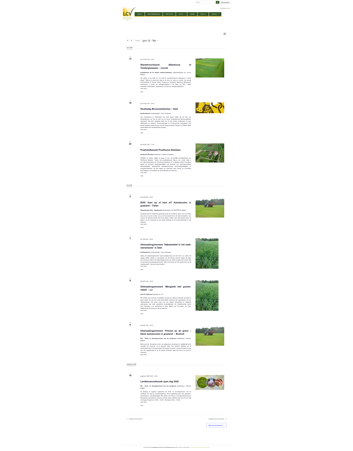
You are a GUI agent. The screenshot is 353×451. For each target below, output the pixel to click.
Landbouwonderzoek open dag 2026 (159, 381)
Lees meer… (144, 88)
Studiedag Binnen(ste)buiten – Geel (159, 108)
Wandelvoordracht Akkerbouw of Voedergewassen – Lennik (165, 66)
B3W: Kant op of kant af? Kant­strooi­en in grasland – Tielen (165, 204)
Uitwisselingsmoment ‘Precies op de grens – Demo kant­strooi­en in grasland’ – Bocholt (165, 332)
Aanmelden (226, 2)
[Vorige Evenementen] (128, 40)
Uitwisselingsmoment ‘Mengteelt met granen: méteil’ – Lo (165, 288)
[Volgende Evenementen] (131, 40)
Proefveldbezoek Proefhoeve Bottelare (160, 149)
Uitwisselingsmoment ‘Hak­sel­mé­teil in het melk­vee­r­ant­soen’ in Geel (165, 246)
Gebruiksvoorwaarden (196, 447)
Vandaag (137, 40)
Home (228, 8)
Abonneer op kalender (215, 425)
